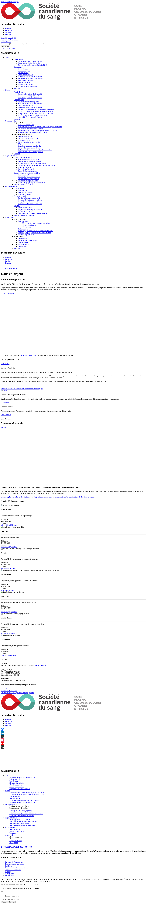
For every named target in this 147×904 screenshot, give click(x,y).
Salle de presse (23, 242)
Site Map (8, 872)
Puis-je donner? (19, 59)
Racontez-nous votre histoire (27, 240)
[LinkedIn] (73, 733)
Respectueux (9, 875)
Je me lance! (5, 403)
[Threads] (73, 747)
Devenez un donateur (25, 192)
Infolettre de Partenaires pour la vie (30, 204)
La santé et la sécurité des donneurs (30, 77)
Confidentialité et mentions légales (16, 868)
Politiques (8, 866)
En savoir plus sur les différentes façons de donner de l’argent (22, 389)
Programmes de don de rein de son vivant (32, 163)
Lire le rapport (6, 415)
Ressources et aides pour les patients (30, 152)
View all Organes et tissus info (24, 184)
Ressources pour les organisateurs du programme (17, 693)
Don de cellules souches (26, 125)
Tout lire (4, 427)
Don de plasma (19, 100)
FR (15, 38)
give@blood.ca (40, 665)
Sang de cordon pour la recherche (29, 146)
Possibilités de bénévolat (9, 691)
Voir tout (17, 88)
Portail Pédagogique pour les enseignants (32, 182)
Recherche (8, 30)
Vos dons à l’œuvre (24, 194)
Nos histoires (22, 238)
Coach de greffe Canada (26, 169)
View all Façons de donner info (24, 215)
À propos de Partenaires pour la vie (30, 200)
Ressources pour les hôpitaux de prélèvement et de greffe (37, 130)
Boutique (8, 34)
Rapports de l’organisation (14, 862)
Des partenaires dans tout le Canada (30, 202)
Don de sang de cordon (26, 136)
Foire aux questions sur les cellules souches (32, 132)
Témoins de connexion (13, 870)
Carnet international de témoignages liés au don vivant (36, 165)
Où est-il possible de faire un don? (29, 142)
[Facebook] (73, 729)
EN (13, 38)
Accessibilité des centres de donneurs (30, 78)
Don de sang (18, 67)
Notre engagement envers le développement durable (35, 231)
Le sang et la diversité (25, 84)
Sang (7, 57)
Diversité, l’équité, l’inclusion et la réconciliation (34, 233)
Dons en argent (19, 188)
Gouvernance (27, 227)
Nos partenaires (6, 689)
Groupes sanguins (24, 71)
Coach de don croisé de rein (27, 171)
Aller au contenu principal (10, 2)
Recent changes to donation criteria (30, 98)
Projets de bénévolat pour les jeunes (30, 209)
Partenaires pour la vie (21, 196)
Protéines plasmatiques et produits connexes (33, 115)
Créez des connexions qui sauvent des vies (32, 213)
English (3, 38)
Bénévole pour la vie (25, 208)
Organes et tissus (11, 156)
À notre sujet (9, 217)
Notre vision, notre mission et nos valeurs (36, 223)
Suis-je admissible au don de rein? (29, 159)
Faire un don (22, 190)
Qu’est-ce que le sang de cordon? (29, 138)
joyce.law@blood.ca (8, 568)
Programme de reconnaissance (28, 86)
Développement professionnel (28, 181)
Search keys (5, 44)
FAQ (20, 144)
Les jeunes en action (25, 211)
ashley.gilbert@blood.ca (9, 525)
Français (9, 38)
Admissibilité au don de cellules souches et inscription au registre (40, 127)
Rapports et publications (26, 235)
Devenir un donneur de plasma (28, 102)
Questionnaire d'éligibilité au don (29, 63)
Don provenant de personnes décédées (27, 173)
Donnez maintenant (7, 293)
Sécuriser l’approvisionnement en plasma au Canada (35, 111)
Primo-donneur (23, 69)
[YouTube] (73, 743)
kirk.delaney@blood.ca (9, 612)
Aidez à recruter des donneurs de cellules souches (35, 150)
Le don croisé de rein (25, 167)
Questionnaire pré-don (25, 75)
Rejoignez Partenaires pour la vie (29, 198)
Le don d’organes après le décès (29, 177)
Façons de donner (11, 186)
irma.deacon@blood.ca (9, 547)
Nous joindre (22, 246)
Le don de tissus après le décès (28, 179)
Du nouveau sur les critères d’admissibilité (32, 65)
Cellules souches (10, 121)
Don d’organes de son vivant (23, 157)
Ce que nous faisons (29, 225)
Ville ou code (5, 900)
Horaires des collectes (25, 80)
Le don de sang (23, 73)
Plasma (7, 90)
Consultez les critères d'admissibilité (30, 61)
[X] (73, 736)
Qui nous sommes (24, 221)
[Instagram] (73, 740)
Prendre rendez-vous (12, 896)
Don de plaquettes (24, 82)
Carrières (8, 32)
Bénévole (17, 206)
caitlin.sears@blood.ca (8, 655)
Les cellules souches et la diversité (29, 148)
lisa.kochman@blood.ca (9, 633)
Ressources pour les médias (14, 864)
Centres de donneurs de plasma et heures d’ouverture (36, 109)
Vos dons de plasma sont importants (30, 103)
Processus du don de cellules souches (30, 129)
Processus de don (24, 140)
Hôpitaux (8, 28)
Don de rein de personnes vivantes (29, 161)
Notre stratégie (23, 229)
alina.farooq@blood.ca (8, 590)
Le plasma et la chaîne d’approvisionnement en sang (35, 113)
